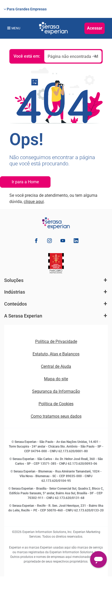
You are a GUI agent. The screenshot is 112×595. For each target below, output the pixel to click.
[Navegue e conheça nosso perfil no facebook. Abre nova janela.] (36, 241)
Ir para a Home (25, 181)
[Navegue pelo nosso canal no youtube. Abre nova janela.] (62, 241)
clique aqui (34, 201)
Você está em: (27, 56)
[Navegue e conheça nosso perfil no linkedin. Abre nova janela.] (76, 241)
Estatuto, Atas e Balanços (56, 353)
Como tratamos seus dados (56, 416)
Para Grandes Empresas (27, 9)
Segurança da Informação (56, 391)
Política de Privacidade (56, 341)
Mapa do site (56, 378)
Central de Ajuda (56, 366)
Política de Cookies (56, 403)
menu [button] (15, 28)
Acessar (94, 28)
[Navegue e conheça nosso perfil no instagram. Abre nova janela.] (49, 241)
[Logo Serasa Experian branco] (53, 28)
